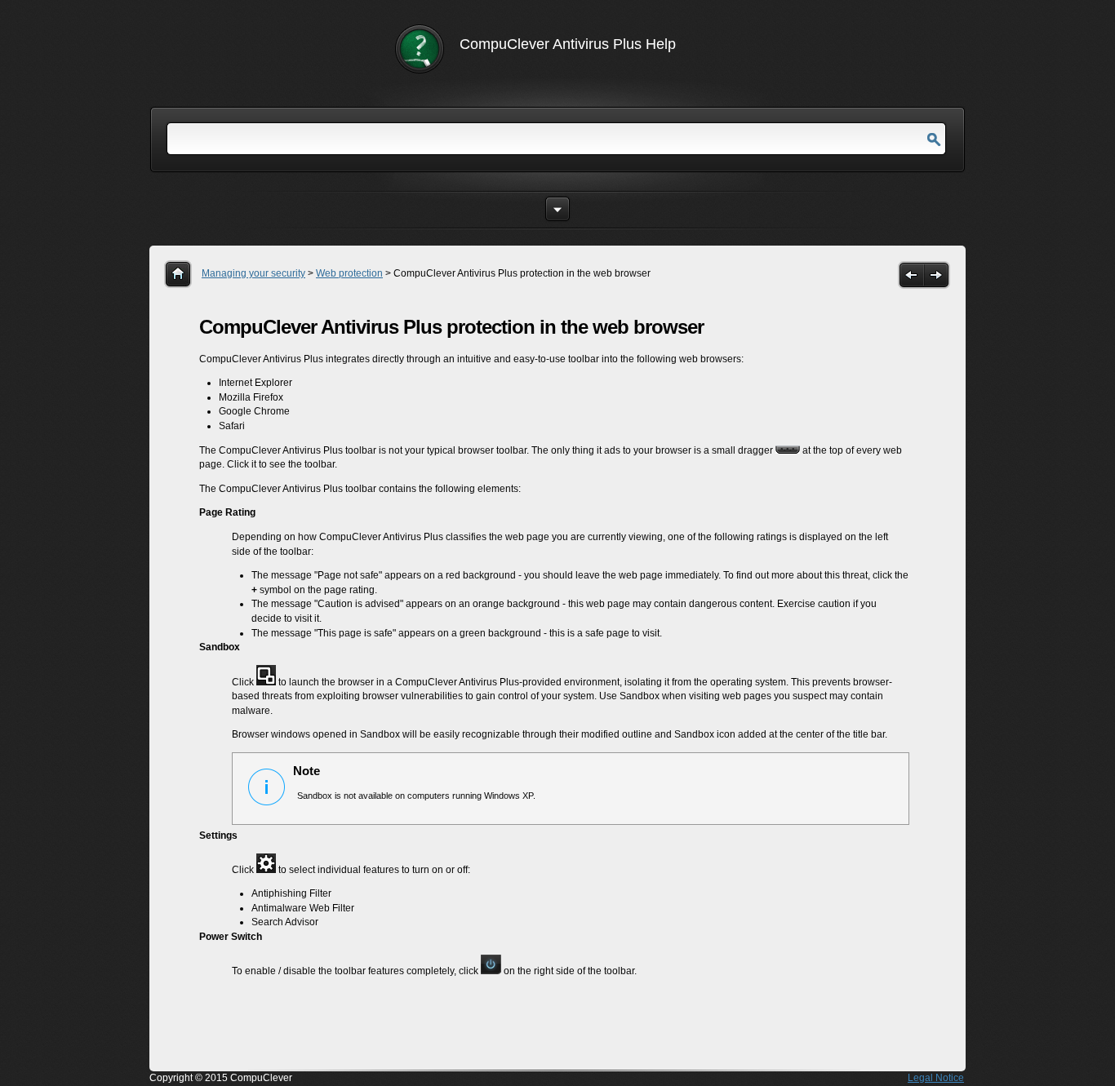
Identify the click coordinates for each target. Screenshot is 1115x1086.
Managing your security (253, 273)
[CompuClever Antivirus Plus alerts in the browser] (937, 275)
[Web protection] (911, 275)
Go (934, 140)
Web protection (349, 273)
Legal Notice (936, 1078)
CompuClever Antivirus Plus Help (568, 44)
